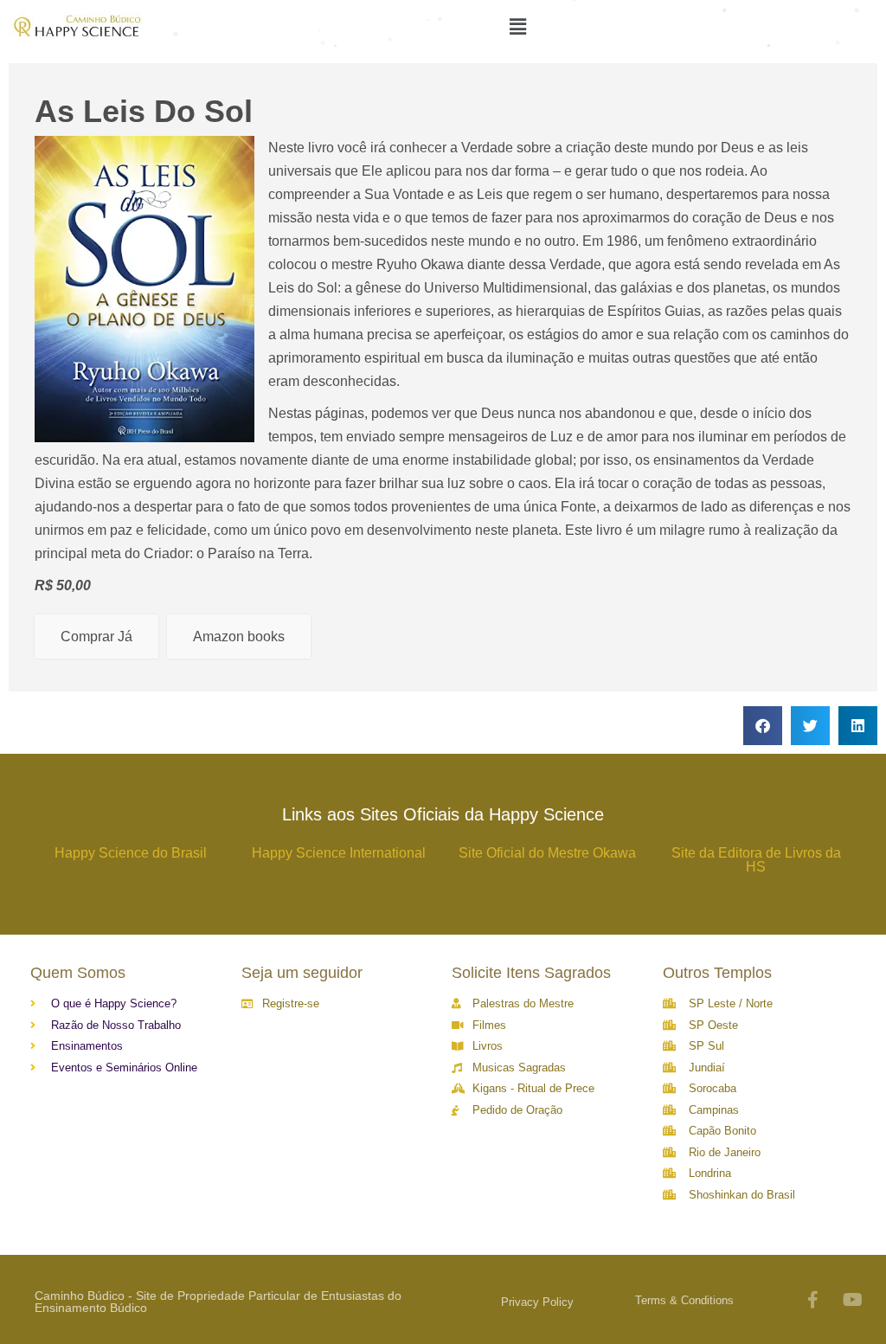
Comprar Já (96, 636)
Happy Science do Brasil (131, 853)
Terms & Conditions (684, 1300)
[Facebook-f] (813, 1300)
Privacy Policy (537, 1302)
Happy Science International (339, 853)
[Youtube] (853, 1300)
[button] (762, 725)
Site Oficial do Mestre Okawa (547, 853)
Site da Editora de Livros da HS (756, 860)
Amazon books (239, 636)
